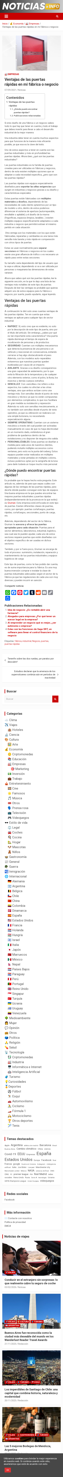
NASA (31, 1170)
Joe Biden (22, 1167)
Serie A (34, 1178)
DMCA (8, 1226)
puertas (44, 641)
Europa (37, 1160)
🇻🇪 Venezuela (17, 1013)
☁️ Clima (11, 720)
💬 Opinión (12, 1028)
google (16, 1164)
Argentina (17, 1145)
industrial (26, 641)
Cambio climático (26, 1148)
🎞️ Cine (13, 788)
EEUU (21, 1154)
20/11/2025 (10, 1400)
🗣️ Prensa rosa (18, 808)
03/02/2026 (10, 1287)
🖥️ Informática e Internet (25, 1067)
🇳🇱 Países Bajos (19, 969)
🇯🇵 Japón (14, 950)
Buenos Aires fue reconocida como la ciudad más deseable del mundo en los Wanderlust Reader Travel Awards (29, 1336)
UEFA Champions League (15, 1181)
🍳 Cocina (15, 837)
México (23, 1171)
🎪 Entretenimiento (18, 783)
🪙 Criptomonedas (20, 754)
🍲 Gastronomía (15, 857)
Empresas (30, 1154)
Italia (14, 1167)
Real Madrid (40, 1174)
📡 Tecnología (14, 1052)
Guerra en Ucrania (28, 1164)
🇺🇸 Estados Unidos (20, 920)
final (54, 1160)
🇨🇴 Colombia (16, 906)
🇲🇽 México (15, 959)
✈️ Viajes (11, 725)
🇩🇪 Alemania (16, 881)
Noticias (22, 90)
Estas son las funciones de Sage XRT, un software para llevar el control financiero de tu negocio (33, 632)
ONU (7, 1174)
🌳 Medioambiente (17, 1018)
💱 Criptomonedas (20, 1057)
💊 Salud (11, 1047)
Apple (7, 1145)
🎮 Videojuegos (18, 818)
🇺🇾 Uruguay (15, 1008)
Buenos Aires (10, 1149)
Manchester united (12, 1171)
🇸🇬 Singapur (16, 994)
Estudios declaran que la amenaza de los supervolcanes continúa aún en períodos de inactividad (33, 674)
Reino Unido (18, 1177)
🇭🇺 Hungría (15, 935)
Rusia (27, 1177)
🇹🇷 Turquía (15, 998)
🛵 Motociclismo (19, 1116)
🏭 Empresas (12, 74)
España (44, 1153)
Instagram (41, 1164)
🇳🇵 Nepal (14, 964)
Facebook (46, 1160)
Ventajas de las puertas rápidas (22, 104)
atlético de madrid (31, 1146)
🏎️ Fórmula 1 (17, 1111)
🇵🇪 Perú (13, 979)
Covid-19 (10, 1154)
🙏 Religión (12, 1042)
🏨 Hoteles (15, 730)
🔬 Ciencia (12, 735)
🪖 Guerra (11, 866)
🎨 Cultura (12, 739)
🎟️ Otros (14, 803)
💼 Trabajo (15, 778)
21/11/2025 (10, 1344)
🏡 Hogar (14, 842)
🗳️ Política (12, 1037)
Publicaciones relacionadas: (27, 115)
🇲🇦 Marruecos (17, 954)
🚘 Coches (15, 832)
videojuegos (47, 1180)
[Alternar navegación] (6, 16)
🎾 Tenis (13, 1125)
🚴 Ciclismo (16, 1106)
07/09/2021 (10, 90)
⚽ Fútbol (14, 1091)
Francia (8, 1164)
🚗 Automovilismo (20, 1101)
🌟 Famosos (16, 793)
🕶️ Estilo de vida (16, 822)
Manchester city (43, 1167)
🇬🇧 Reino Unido (18, 989)
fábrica (18, 641)
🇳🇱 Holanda (15, 930)
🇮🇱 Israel (14, 940)
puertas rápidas (12, 644)
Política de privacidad (15, 1222)
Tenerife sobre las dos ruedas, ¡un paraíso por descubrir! (31, 660)
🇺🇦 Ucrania (15, 1003)
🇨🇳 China (14, 901)
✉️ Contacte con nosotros (18, 1218)
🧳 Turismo (12, 1077)
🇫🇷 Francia (15, 925)
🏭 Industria (16, 1062)
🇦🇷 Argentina (16, 886)
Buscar (55, 699)
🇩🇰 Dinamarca (17, 910)
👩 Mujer (11, 1023)
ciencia (47, 1149)
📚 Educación (17, 759)
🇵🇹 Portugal (16, 984)
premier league (21, 1174)
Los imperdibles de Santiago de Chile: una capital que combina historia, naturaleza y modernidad (31, 1393)
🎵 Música (15, 798)
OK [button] (7, 1470)
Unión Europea (33, 1181)
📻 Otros (11, 1033)
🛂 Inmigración (15, 871)
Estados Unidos (18, 1159)
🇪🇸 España (15, 915)
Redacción (23, 1344)
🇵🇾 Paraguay (16, 974)
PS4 (31, 1174)
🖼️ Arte (13, 744)
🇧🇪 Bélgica (15, 891)
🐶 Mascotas (17, 847)
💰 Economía (14, 749)
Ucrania (51, 1177)
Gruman (12, 502)
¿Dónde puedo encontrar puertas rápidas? (25, 111)
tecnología (42, 1177)
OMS (52, 1171)
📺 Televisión (17, 813)
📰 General (12, 862)
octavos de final (42, 1171)
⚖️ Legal (14, 827)
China (40, 1149)
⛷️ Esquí (14, 1096)
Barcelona (45, 1145)
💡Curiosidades (15, 1081)
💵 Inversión (16, 774)
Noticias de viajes (16, 1236)
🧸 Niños (14, 852)
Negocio (36, 641)
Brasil (54, 1146)
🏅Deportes (13, 1086)
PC (11, 1174)
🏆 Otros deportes (20, 1121)
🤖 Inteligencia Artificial (24, 1072)
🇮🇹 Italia (13, 945)
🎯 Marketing (20, 769)
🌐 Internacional (16, 876)
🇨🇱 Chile (13, 896)
